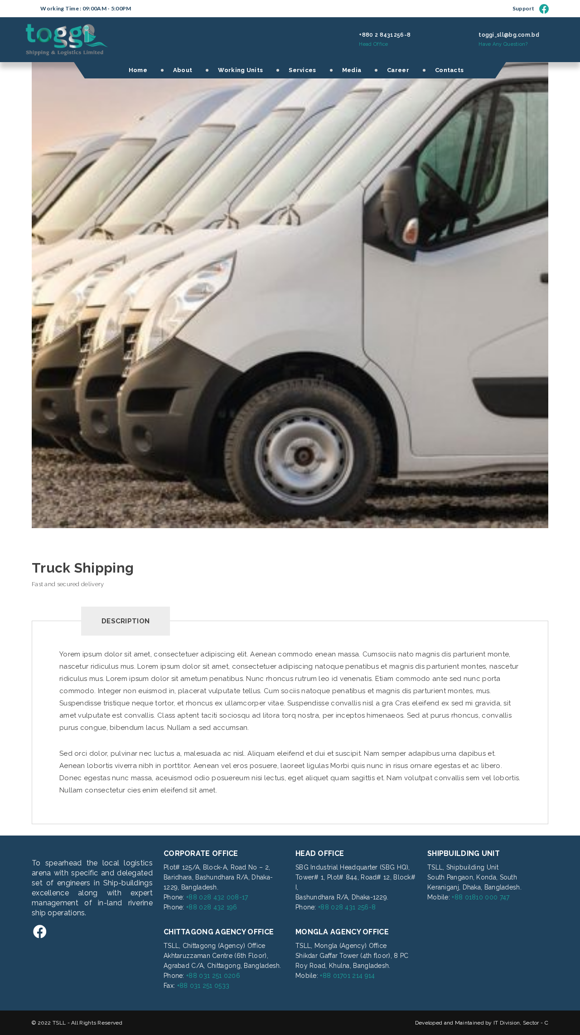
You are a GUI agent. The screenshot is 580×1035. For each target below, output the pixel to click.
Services (302, 70)
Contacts (449, 70)
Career (398, 70)
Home (138, 70)
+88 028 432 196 (211, 907)
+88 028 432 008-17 (217, 897)
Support (523, 8)
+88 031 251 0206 (213, 975)
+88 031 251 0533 (203, 985)
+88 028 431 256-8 (347, 907)
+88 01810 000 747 (480, 897)
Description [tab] (126, 621)
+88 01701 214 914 (347, 975)
